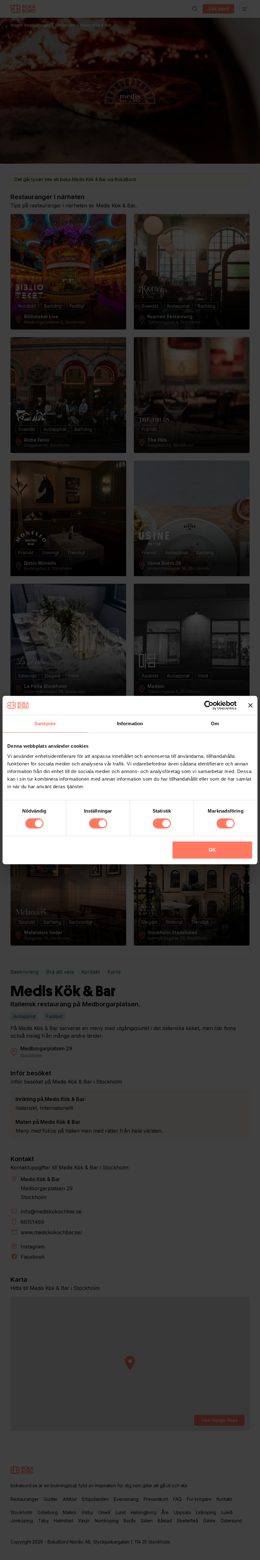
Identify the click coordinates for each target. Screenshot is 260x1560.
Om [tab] (215, 723)
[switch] (98, 823)
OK (212, 849)
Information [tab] (130, 723)
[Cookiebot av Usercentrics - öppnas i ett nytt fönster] (209, 705)
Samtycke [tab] (45, 723)
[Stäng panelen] (250, 705)
